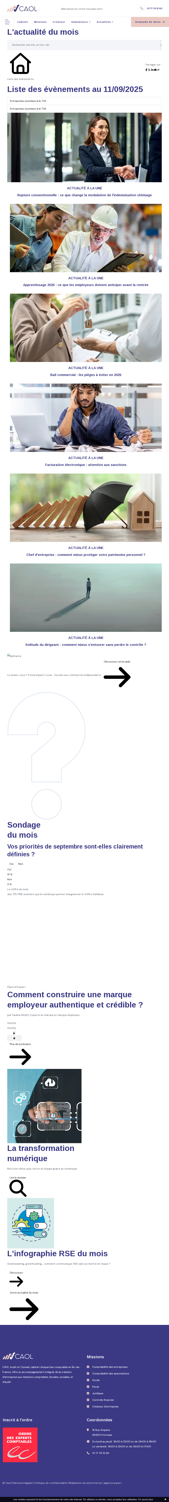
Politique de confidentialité (50, 1483)
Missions (40, 22)
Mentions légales (23, 1483)
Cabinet (22, 22)
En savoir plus (145, 1499)
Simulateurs (79, 22)
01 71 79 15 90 (154, 8)
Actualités (104, 22)
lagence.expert (113, 1483)
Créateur (59, 22)
